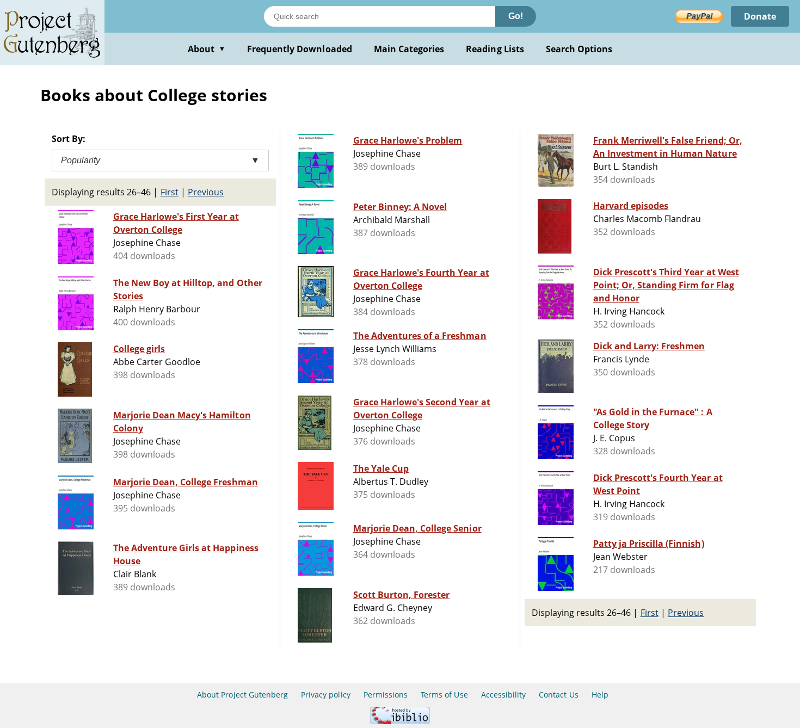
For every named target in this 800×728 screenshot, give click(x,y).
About (206, 49)
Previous (206, 192)
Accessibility (503, 694)
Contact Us (558, 694)
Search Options (579, 49)
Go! (515, 16)
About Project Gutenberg (242, 694)
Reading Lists (495, 49)
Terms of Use (444, 694)
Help (600, 694)
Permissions (386, 694)
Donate (760, 16)
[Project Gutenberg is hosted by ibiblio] (400, 721)
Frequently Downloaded (299, 49)
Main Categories (409, 49)
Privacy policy (325, 694)
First (170, 192)
